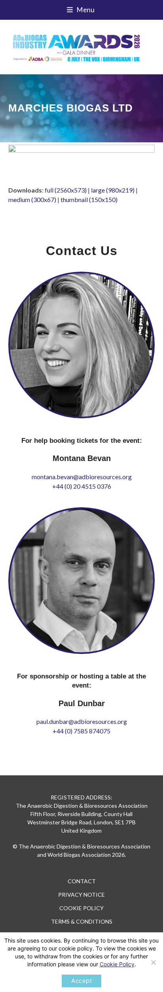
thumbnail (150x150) (89, 199)
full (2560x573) (66, 190)
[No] (153, 962)
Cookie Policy (117, 964)
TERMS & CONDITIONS (81, 921)
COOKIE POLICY (81, 908)
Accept (81, 980)
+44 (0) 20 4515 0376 (81, 486)
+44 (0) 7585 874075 (81, 731)
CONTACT (82, 881)
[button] (82, 10)
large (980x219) (113, 190)
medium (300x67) (32, 199)
